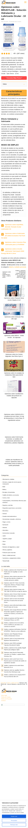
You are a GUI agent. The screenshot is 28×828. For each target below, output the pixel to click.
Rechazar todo (14, 824)
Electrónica (5, 510)
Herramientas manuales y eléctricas (11, 519)
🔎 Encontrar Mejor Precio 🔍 (14, 78)
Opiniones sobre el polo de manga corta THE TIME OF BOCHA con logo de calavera (15, 590)
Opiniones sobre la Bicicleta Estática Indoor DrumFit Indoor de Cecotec (15, 606)
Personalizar (14, 820)
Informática (5, 530)
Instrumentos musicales (8, 533)
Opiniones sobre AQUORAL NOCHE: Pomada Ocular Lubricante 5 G (12, 227)
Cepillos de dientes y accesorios (10, 495)
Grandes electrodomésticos (9, 516)
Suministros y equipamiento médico (11, 558)
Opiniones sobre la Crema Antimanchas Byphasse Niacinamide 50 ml (14, 639)
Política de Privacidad (6, 698)
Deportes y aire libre (7, 505)
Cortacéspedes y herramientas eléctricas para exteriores (14, 501)
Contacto (3, 700)
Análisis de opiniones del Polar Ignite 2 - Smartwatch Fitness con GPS (14, 619)
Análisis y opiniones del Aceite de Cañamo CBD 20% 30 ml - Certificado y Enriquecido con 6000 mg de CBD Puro (20, 274)
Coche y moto (6, 497)
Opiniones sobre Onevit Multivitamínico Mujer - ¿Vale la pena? (6, 274)
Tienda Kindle (5, 561)
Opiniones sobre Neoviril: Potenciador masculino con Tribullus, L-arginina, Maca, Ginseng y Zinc (14, 654)
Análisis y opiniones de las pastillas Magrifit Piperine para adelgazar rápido (15, 648)
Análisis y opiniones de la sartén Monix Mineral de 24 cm (14, 666)
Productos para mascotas (9, 552)
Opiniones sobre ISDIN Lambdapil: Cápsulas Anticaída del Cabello (13, 644)
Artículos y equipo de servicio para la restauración (11, 483)
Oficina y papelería (7, 549)
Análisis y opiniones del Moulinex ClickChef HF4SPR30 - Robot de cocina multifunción (15, 630)
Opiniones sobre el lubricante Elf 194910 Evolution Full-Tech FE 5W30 (13, 236)
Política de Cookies (6, 697)
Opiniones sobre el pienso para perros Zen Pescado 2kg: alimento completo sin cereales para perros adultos (15, 578)
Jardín (4, 535)
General (4, 513)
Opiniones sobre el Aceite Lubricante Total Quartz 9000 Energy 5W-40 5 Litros (12, 251)
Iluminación (5, 524)
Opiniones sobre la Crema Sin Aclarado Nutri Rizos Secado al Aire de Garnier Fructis (14, 600)
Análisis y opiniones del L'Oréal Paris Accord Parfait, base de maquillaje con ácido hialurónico (15, 571)
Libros (4, 541)
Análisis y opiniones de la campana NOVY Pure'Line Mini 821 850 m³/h (15, 675)
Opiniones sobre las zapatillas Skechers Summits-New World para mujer (14, 671)
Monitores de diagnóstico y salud (10, 547)
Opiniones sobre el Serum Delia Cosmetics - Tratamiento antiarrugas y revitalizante (15, 595)
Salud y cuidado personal (8, 555)
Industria (4, 527)
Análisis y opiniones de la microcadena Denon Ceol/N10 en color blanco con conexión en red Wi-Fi (14, 624)
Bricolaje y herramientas (8, 492)
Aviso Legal (4, 695)
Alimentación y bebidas (8, 479)
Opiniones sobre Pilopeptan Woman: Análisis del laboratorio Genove (13, 634)
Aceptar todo (14, 816)
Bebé (3, 486)
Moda (3, 544)
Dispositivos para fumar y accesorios (11, 508)
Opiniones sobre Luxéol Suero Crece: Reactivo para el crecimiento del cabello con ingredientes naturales (15, 660)
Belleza (4, 489)
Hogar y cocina (6, 522)
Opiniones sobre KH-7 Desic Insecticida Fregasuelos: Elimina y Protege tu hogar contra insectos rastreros (14, 584)
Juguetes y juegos (7, 538)
